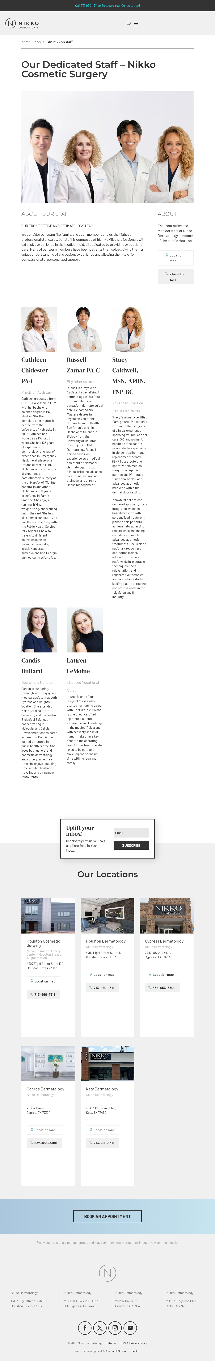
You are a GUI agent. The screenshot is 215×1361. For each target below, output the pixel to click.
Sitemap (111, 1343)
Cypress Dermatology (164, 940)
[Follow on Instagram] (115, 1328)
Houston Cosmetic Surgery (43, 943)
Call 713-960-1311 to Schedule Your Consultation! (107, 5)
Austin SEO (113, 1351)
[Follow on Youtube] (130, 1328)
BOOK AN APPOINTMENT (107, 1216)
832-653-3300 (164, 988)
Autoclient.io (132, 1351)
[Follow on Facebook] (85, 1328)
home (25, 42)
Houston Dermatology (106, 940)
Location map (176, 258)
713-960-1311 (177, 276)
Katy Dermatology (102, 1088)
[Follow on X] (100, 1328)
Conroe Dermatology (45, 1088)
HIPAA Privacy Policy (134, 1343)
